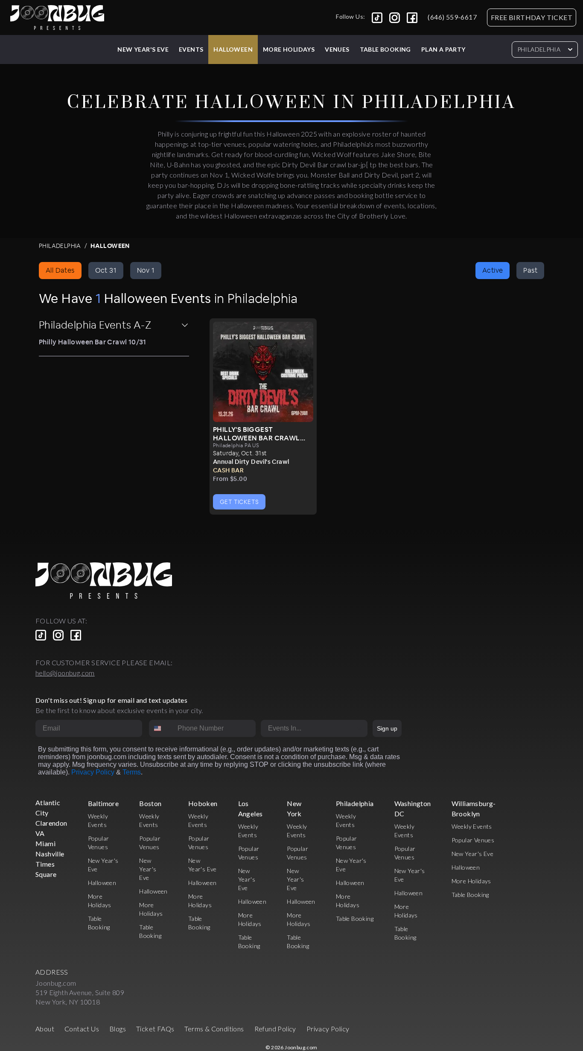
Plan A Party (443, 49)
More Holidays (471, 881)
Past (530, 270)
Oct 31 (106, 270)
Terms (131, 772)
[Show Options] (359, 728)
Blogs (117, 1029)
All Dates (60, 270)
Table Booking (385, 49)
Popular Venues (473, 840)
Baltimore (103, 803)
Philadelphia (538, 49)
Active (492, 270)
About (44, 1029)
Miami (45, 843)
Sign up (387, 728)
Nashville (49, 854)
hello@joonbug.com (65, 673)
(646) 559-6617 (452, 17)
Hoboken (203, 803)
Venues (337, 49)
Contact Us (81, 1029)
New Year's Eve (143, 49)
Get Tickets (239, 502)
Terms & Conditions (214, 1029)
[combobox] (161, 728)
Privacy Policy (92, 772)
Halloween (233, 49)
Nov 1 (145, 270)
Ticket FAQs (155, 1029)
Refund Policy (275, 1029)
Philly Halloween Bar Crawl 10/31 (92, 342)
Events (191, 49)
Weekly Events (472, 826)
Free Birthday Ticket (531, 17)
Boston (150, 803)
